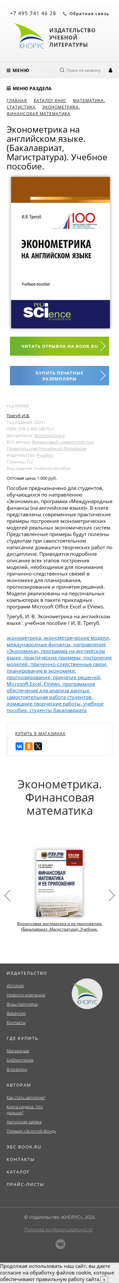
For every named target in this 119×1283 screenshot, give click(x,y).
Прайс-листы (25, 1184)
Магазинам (18, 1051)
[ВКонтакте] (19, 746)
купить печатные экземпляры (59, 376)
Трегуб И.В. (18, 416)
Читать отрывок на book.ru (59, 346)
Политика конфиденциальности (58, 1229)
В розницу (17, 1069)
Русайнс (45, 455)
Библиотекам (20, 1060)
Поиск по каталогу (83, 70)
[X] (38, 746)
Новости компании (26, 995)
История (15, 985)
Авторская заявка (24, 1122)
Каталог (18, 1172)
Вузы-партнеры (22, 1004)
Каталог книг (50, 100)
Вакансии (16, 1013)
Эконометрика (49, 435)
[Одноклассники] (29, 746)
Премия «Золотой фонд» (31, 1131)
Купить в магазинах (40, 733)
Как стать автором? (26, 1097)
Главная (17, 100)
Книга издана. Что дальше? (25, 1110)
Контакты (16, 1022)
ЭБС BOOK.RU (24, 1147)
